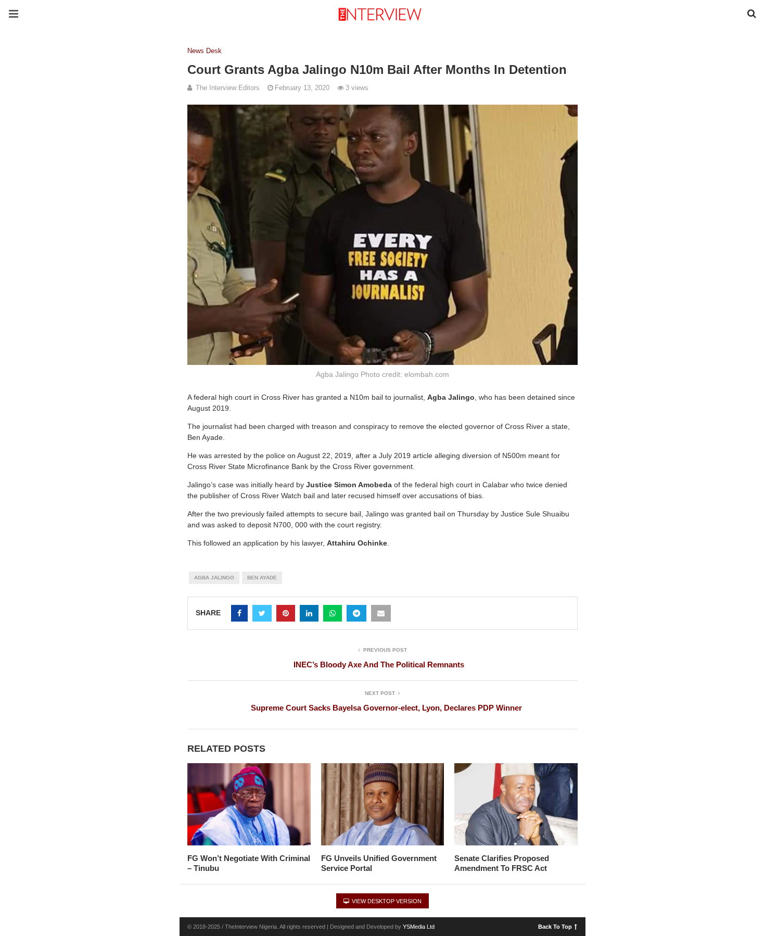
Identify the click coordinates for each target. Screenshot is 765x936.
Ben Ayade (262, 577)
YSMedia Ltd (419, 927)
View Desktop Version (386, 901)
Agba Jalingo (214, 577)
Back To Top (555, 926)
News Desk (204, 51)
